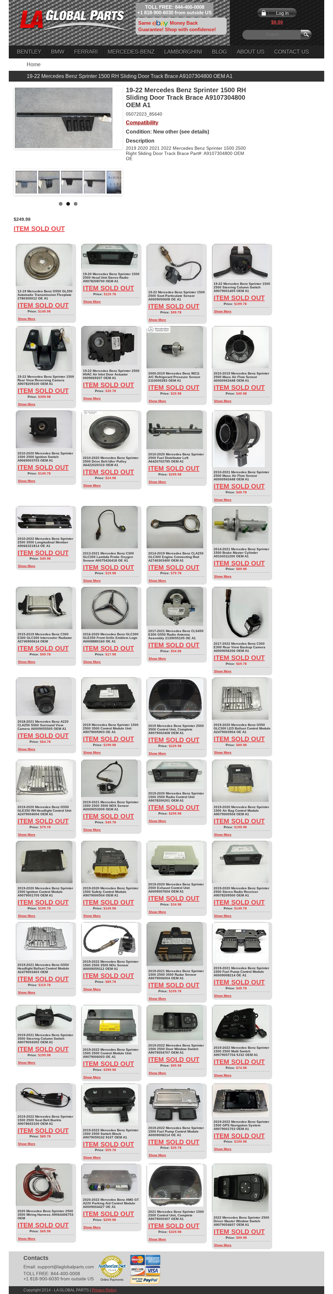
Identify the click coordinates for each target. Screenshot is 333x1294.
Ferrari (86, 52)
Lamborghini (183, 52)
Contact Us (291, 52)
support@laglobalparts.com (65, 1266)
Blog (219, 52)
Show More (26, 319)
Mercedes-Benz (131, 52)
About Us (250, 52)
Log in (282, 13)
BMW (57, 52)
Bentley (29, 52)
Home (34, 64)
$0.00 (277, 22)
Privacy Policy (104, 1290)
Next (131, 182)
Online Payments (112, 1279)
